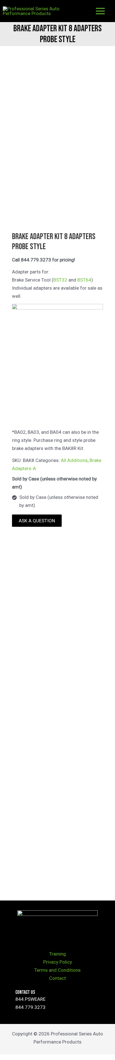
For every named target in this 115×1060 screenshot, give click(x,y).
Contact (57, 978)
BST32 (60, 280)
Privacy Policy (57, 962)
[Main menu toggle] (101, 11)
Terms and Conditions (57, 970)
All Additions (74, 460)
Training (57, 954)
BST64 (84, 280)
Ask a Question (37, 520)
